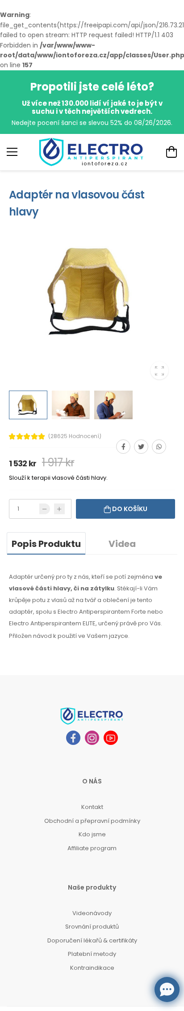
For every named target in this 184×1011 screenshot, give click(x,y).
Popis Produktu (46, 544)
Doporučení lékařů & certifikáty (92, 940)
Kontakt (92, 807)
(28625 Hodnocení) (74, 436)
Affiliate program (92, 848)
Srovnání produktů (92, 926)
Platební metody (92, 954)
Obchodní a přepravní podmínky (92, 821)
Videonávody (92, 913)
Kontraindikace (92, 968)
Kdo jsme (92, 834)
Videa (122, 544)
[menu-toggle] (12, 151)
